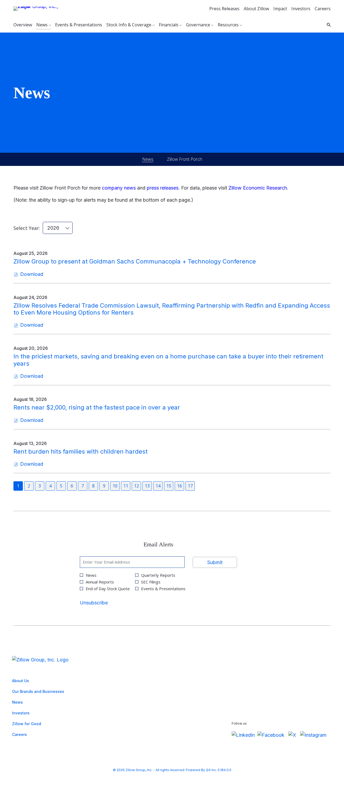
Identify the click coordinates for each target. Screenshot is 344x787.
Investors (300, 9)
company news (119, 188)
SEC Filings (150, 582)
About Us (28, 681)
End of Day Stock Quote (108, 589)
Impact (280, 9)
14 (158, 486)
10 (115, 486)
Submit (215, 562)
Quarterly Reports (158, 575)
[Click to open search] (327, 25)
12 (136, 486)
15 (168, 486)
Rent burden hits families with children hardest (80, 451)
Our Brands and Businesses (45, 692)
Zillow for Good (34, 724)
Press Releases (224, 9)
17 (190, 486)
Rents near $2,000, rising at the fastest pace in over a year (96, 407)
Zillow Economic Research (257, 188)
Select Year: (26, 228)
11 (125, 486)
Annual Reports (100, 582)
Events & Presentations (163, 589)
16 (179, 486)
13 (147, 486)
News (91, 575)
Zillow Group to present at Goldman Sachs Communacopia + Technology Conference (134, 261)
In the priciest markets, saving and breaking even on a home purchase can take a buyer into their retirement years (168, 360)
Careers (323, 9)
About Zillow (256, 9)
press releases (162, 188)
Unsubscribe (94, 603)
